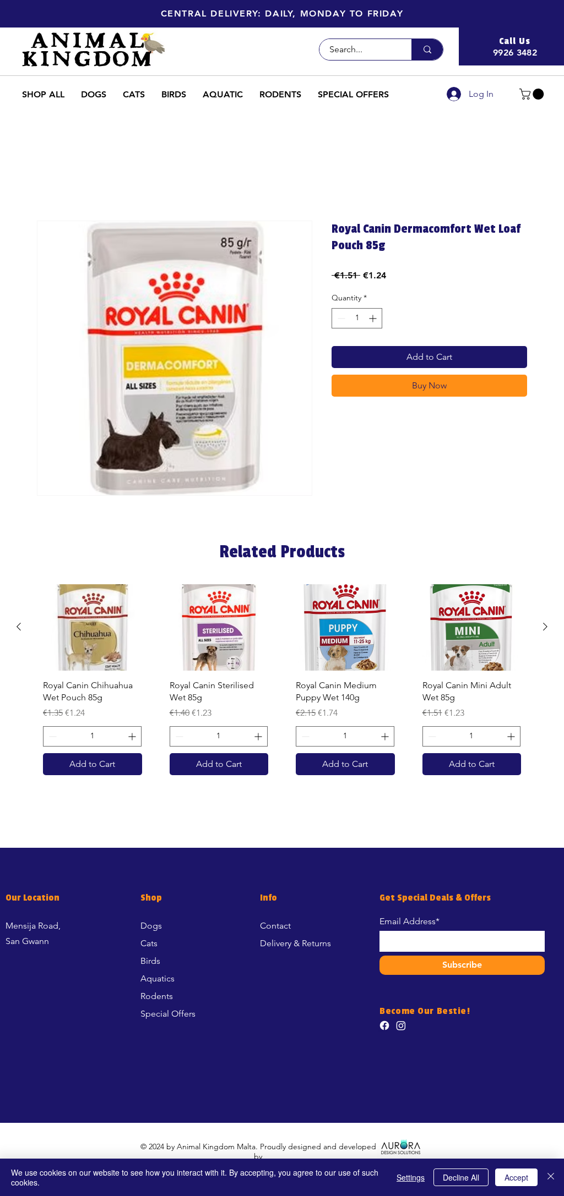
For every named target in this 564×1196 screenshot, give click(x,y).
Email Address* (409, 921)
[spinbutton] (357, 318)
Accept (516, 1177)
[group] (282, 684)
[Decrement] (340, 318)
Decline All (461, 1177)
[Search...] (427, 49)
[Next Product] (545, 626)
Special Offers (168, 1013)
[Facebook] (384, 1025)
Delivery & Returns (295, 943)
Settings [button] (411, 1177)
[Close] (550, 1177)
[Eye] (400, 1146)
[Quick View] (92, 627)
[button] (282, 13)
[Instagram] (401, 1025)
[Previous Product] (18, 626)
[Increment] (374, 318)
